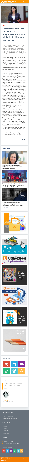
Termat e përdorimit (8, 416)
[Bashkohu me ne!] (14, 371)
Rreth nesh (5, 425)
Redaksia (5, 415)
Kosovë (6, 432)
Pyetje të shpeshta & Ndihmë (10, 418)
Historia (5, 426)
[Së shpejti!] (14, 364)
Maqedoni (6, 433)
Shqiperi (6, 430)
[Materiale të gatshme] (6, 364)
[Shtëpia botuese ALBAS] (22, 371)
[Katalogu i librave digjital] (22, 364)
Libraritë (5, 428)
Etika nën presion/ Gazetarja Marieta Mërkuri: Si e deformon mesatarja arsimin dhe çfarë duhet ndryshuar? (12, 167)
